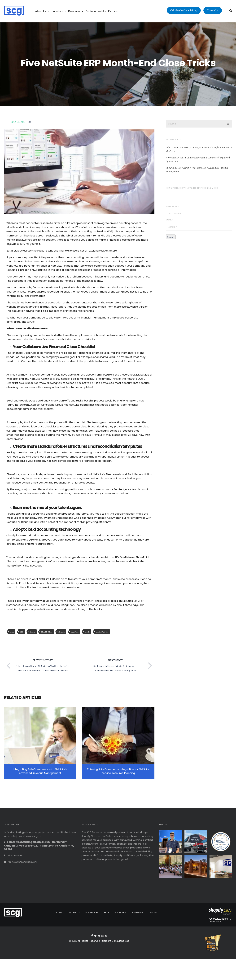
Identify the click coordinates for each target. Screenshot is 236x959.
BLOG (107, 912)
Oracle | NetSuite (102, 632)
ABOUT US (74, 912)
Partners (113, 11)
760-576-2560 (14, 855)
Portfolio (90, 11)
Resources (74, 11)
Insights (101, 11)
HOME (59, 912)
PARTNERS (137, 912)
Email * (169, 220)
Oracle (87, 632)
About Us (40, 11)
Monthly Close (46, 632)
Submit (170, 237)
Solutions (57, 11)
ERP (21, 632)
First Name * (172, 206)
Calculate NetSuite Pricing (183, 10)
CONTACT (154, 912)
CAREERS (120, 912)
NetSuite (61, 632)
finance (32, 632)
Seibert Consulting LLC (115, 940)
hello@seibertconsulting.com (22, 861)
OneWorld (75, 632)
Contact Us (212, 10)
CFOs (12, 632)
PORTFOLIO (91, 912)
